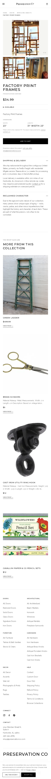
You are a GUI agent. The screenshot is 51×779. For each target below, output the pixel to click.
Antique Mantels (33, 621)
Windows (31, 617)
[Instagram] (4, 715)
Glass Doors (8, 617)
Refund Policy (32, 690)
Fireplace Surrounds (35, 626)
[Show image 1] (14, 68)
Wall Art (6, 681)
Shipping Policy (33, 686)
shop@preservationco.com (12, 151)
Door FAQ (31, 681)
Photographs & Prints (11, 686)
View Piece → (8, 326)
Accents (6, 677)
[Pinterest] (14, 715)
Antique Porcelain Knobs (37, 651)
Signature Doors (9, 621)
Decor (12, 13)
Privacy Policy (32, 694)
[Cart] (47, 4)
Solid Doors (8, 612)
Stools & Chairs (9, 647)
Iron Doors (7, 626)
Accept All (28, 775)
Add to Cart (25, 141)
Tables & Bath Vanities (12, 642)
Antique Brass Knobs (35, 647)
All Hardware (32, 638)
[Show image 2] (37, 68)
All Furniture (8, 638)
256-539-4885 (27, 148)
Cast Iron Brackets (34, 656)
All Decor (7, 672)
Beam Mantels (32, 608)
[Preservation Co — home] (25, 4)
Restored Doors (9, 608)
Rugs (5, 690)
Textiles (6, 694)
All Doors (7, 604)
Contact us (36, 184)
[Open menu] (3, 3)
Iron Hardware (32, 642)
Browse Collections (35, 703)
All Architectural (33, 604)
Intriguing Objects (24, 13)
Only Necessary (11, 775)
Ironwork (30, 612)
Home (5, 13)
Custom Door (32, 677)
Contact (30, 672)
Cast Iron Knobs (33, 660)
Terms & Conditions (35, 699)
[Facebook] (9, 715)
